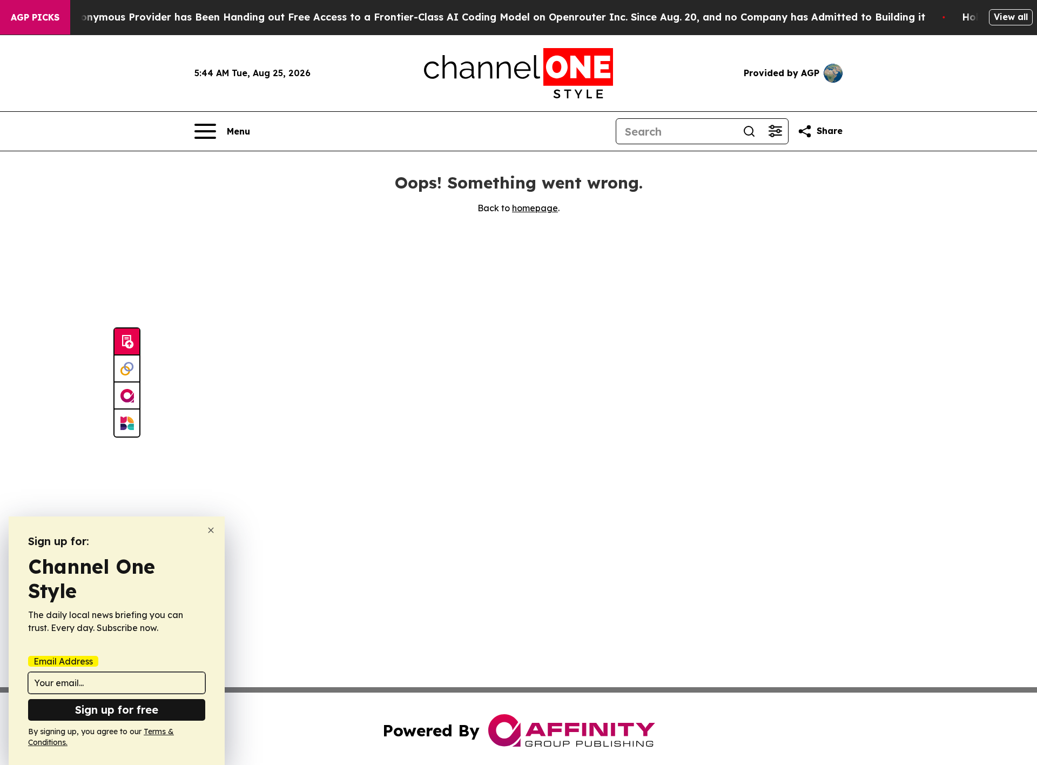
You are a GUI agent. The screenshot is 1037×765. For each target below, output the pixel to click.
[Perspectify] (127, 368)
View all (1011, 16)
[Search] (749, 131)
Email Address (63, 661)
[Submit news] (127, 341)
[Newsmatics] (127, 423)
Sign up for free (116, 709)
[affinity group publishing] (127, 396)
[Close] (211, 530)
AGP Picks (35, 17)
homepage (535, 208)
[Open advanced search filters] (775, 131)
